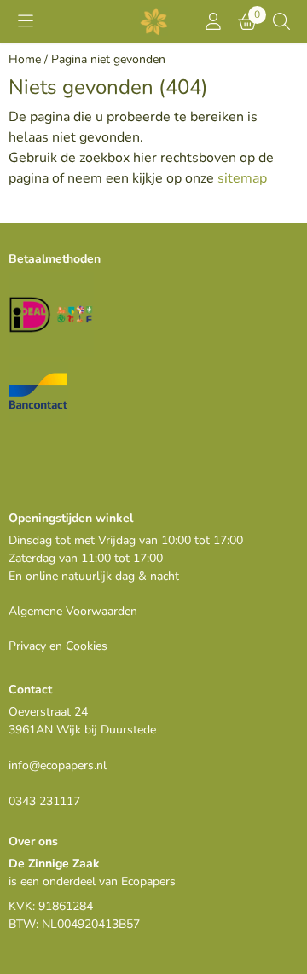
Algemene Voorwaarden (73, 611)
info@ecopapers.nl (58, 765)
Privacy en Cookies (58, 646)
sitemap (242, 178)
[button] (26, 21)
